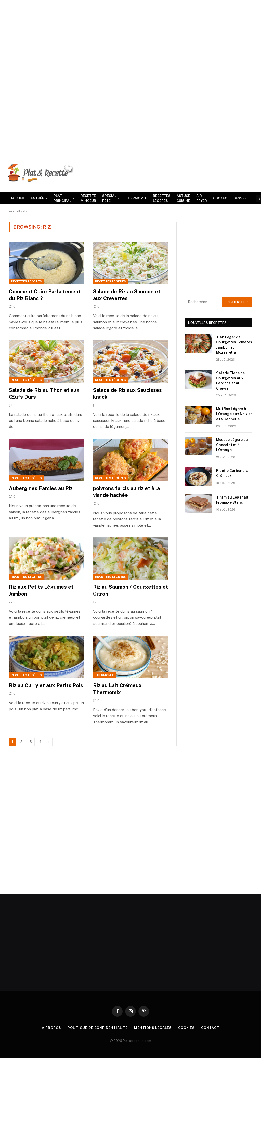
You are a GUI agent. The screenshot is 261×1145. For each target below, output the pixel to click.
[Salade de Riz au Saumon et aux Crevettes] (130, 263)
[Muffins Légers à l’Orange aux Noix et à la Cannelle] (198, 415)
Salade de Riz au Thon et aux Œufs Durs (44, 393)
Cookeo (220, 198)
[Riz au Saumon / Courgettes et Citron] (130, 558)
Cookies (186, 1028)
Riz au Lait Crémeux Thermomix (117, 688)
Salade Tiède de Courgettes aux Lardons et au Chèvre (230, 380)
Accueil (18, 198)
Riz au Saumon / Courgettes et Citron (130, 590)
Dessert (241, 198)
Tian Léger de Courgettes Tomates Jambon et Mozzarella (234, 344)
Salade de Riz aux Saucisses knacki (127, 393)
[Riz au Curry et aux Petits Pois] (46, 657)
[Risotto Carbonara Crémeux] (198, 476)
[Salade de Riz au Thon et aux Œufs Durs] (46, 361)
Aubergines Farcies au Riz (41, 488)
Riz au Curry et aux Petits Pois (46, 685)
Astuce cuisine (183, 198)
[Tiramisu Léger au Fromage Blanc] (198, 503)
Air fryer (201, 198)
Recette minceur (88, 198)
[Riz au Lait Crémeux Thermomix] (130, 657)
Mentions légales (153, 1028)
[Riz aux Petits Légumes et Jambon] (46, 558)
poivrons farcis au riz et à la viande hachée (126, 491)
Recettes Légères (162, 198)
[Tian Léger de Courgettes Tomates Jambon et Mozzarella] (198, 343)
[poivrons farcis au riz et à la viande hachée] (130, 460)
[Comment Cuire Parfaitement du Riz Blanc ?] (46, 263)
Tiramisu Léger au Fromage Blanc (232, 499)
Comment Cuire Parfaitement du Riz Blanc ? (45, 294)
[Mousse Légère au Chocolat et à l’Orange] (198, 446)
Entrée (37, 198)
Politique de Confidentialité (98, 1028)
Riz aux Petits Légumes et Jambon (41, 590)
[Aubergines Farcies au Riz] (46, 460)
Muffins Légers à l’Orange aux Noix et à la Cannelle (234, 414)
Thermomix (136, 198)
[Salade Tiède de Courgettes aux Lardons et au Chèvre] (198, 379)
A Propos (51, 1028)
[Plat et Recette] (41, 175)
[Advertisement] (130, 35)
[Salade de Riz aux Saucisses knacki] (130, 361)
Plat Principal (62, 198)
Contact (210, 1028)
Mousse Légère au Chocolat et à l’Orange (232, 445)
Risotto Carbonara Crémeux (232, 473)
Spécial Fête (109, 198)
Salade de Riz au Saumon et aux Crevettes (126, 294)
